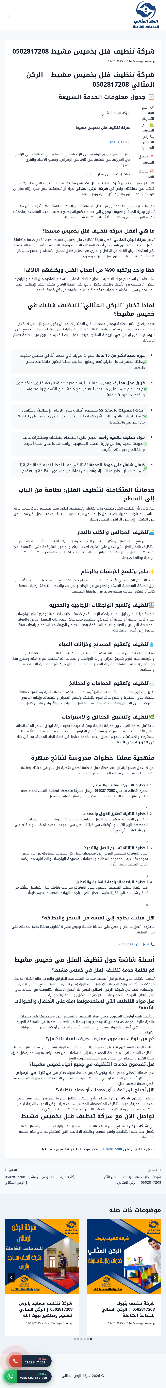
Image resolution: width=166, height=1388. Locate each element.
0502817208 (120, 142)
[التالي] (11, 1277)
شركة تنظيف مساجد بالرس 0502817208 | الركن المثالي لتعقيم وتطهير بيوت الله (45, 1309)
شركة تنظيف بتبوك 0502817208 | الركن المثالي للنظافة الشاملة (128, 1309)
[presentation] (124, 1256)
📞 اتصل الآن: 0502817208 (134, 944)
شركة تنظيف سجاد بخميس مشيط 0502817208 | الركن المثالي (42, 1176)
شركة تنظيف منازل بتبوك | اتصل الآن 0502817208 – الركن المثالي (132, 1176)
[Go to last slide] (154, 1277)
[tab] (91, 1339)
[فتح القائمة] (8, 15)
